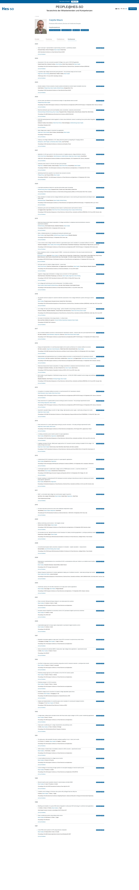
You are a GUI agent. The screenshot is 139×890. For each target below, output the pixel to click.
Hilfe (118, 8)
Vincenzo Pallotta (58, 320)
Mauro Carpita (57, 49)
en (124, 8)
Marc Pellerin (47, 574)
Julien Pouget (46, 141)
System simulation (84, 30)
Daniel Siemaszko (50, 334)
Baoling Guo (40, 141)
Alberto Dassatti (47, 285)
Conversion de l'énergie (66, 30)
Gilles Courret (52, 426)
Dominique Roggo (56, 378)
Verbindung (132, 8)
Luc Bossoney (52, 141)
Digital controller (76, 30)
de (126, 8)
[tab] (39, 39)
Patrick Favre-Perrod (42, 156)
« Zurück (37, 16)
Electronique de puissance (54, 30)
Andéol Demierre (64, 156)
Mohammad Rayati (41, 200)
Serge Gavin (40, 73)
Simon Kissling (59, 64)
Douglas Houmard (64, 235)
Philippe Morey (47, 88)
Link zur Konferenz (41, 54)
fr (121, 8)
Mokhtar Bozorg (60, 88)
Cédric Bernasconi (57, 156)
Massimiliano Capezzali (67, 320)
